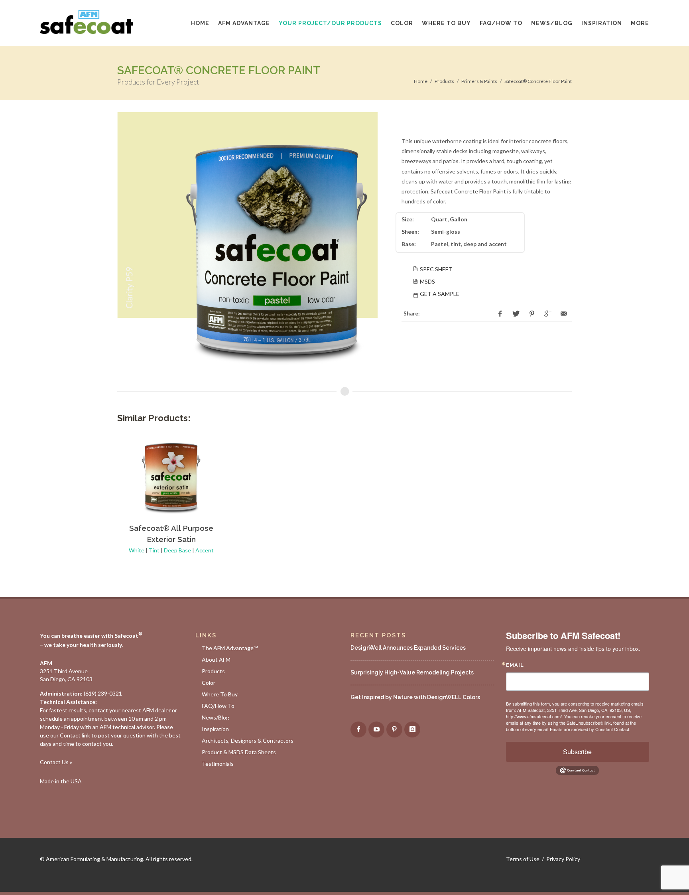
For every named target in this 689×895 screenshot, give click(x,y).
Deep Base (177, 550)
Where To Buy (220, 694)
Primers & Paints (479, 81)
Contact (70, 735)
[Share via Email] (564, 314)
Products (444, 81)
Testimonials (218, 763)
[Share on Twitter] (516, 314)
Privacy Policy (563, 859)
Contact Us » (56, 762)
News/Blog (215, 717)
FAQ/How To (218, 705)
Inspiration (215, 728)
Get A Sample (439, 293)
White (136, 550)
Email (515, 665)
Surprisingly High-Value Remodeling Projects (412, 672)
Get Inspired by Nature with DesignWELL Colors (415, 697)
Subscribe (577, 751)
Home (420, 81)
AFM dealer (156, 710)
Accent (204, 550)
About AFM (216, 659)
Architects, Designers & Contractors (247, 740)
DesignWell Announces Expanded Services (408, 648)
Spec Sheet (436, 269)
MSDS (427, 281)
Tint (154, 550)
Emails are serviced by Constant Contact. (590, 729)
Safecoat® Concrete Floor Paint (538, 81)
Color (208, 682)
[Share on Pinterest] (532, 314)
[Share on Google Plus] (548, 314)
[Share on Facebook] (500, 314)
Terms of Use (522, 859)
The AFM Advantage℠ (230, 648)
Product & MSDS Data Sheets (239, 752)
